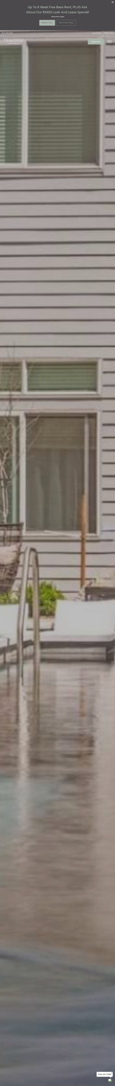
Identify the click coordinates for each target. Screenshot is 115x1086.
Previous (4, 576)
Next (107, 576)
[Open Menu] (109, 42)
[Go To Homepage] (13, 41)
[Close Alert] (112, 3)
